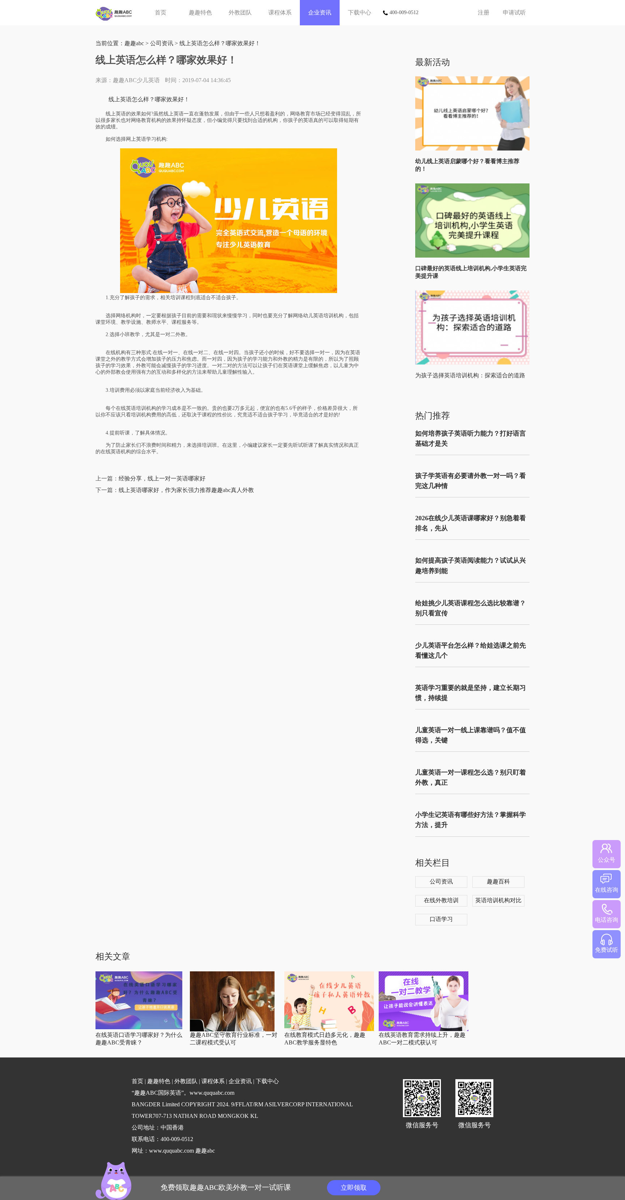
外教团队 (240, 12)
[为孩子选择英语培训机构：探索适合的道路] (474, 363)
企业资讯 (319, 12)
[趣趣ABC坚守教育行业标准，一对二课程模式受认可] (232, 1029)
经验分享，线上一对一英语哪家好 (162, 478)
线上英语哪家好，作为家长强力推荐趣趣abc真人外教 (186, 490)
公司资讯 (161, 43)
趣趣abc (134, 43)
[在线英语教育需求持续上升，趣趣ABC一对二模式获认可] (423, 1029)
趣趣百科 (498, 881)
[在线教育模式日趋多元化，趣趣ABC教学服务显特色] (329, 1029)
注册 (483, 12)
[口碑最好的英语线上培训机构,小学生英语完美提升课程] (474, 256)
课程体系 (280, 12)
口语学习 (441, 919)
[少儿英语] (116, 12)
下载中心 (359, 12)
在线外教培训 (441, 900)
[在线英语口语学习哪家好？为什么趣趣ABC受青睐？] (138, 1027)
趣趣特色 (200, 12)
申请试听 (514, 12)
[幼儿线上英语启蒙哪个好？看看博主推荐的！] (474, 149)
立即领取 (354, 1187)
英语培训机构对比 (498, 900)
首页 (160, 12)
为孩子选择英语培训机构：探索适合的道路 (470, 375)
